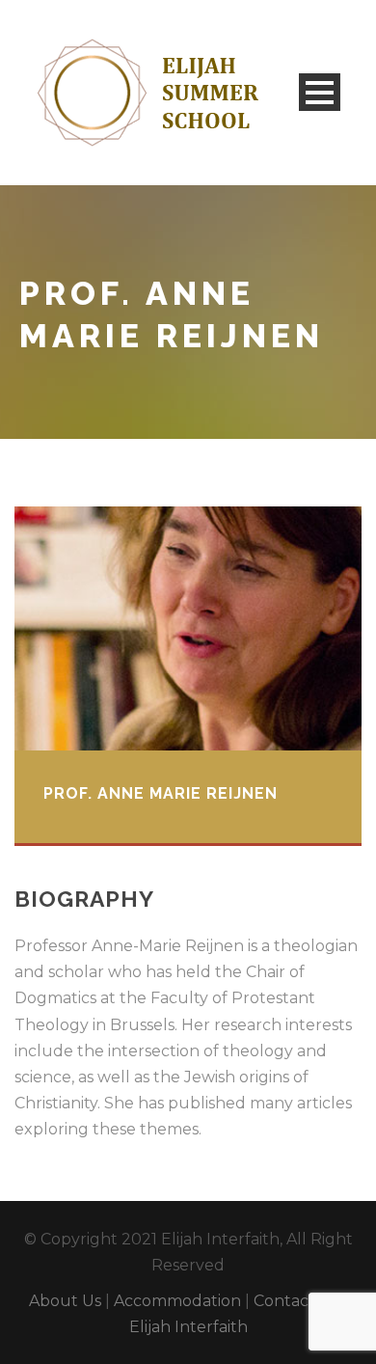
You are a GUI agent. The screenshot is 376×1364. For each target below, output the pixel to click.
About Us (65, 1301)
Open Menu (319, 92)
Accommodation (177, 1301)
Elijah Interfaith (188, 1327)
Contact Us (296, 1301)
